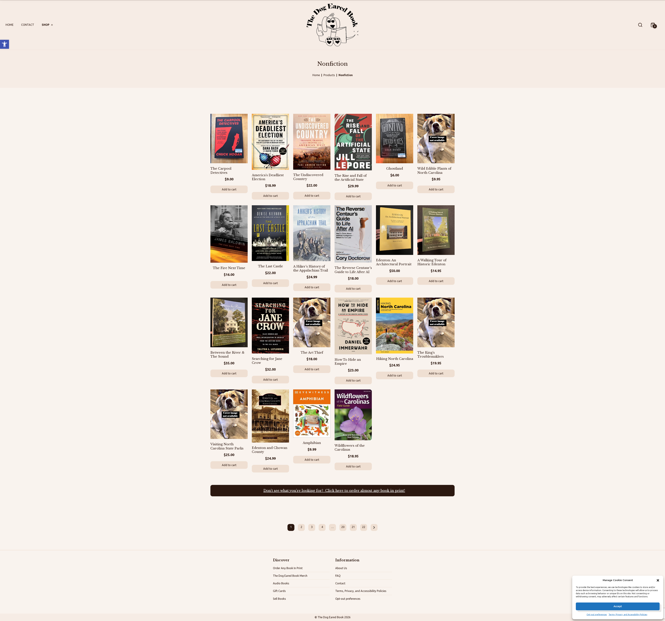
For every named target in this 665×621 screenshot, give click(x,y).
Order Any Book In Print (288, 568)
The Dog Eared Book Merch (290, 575)
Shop (45, 24)
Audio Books (281, 583)
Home (10, 24)
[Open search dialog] (640, 25)
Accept (618, 606)
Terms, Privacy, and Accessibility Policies (628, 614)
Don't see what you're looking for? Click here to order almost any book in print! (334, 491)
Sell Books (279, 598)
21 (353, 526)
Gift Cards (279, 590)
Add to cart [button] (229, 189)
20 (342, 526)
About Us (341, 568)
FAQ (337, 575)
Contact (27, 24)
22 (363, 526)
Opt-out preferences (597, 614)
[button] (4, 44)
